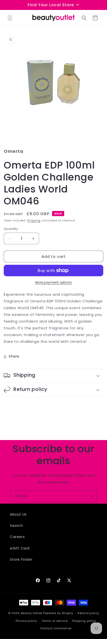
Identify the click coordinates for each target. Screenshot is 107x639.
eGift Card (20, 548)
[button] (9, 17)
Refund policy (88, 613)
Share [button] (14, 356)
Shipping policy (84, 621)
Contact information (56, 628)
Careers (17, 536)
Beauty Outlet (31, 613)
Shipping (34, 220)
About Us (18, 514)
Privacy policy (26, 621)
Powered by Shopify (58, 613)
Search (16, 525)
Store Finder (21, 559)
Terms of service (54, 621)
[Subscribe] (91, 496)
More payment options (53, 282)
